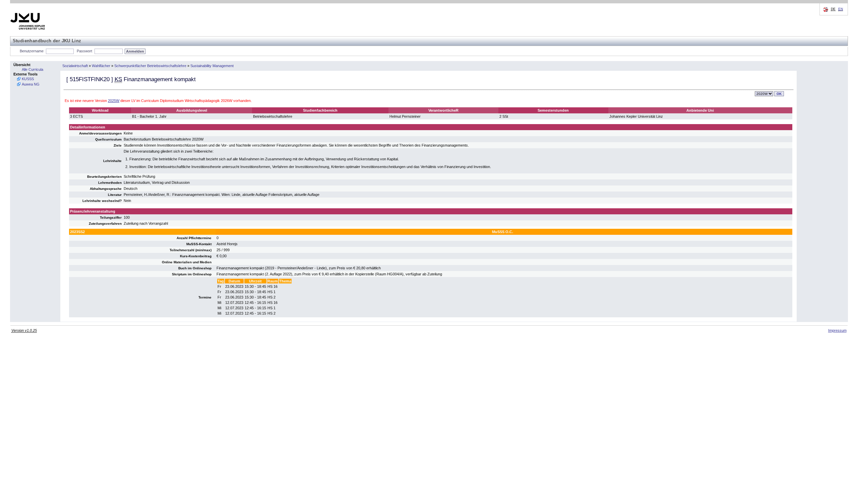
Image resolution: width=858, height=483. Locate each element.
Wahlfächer (101, 66)
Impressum (837, 330)
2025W (113, 101)
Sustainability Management (212, 66)
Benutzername (32, 51)
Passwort (84, 51)
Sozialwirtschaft (75, 66)
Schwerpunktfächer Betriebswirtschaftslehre (150, 66)
